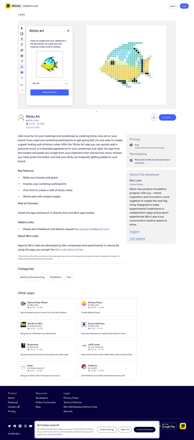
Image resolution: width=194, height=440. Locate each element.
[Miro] (12, 6)
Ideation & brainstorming (32, 277)
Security (68, 411)
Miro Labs (34, 120)
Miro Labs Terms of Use (69, 249)
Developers (42, 397)
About (11, 397)
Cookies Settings (107, 429)
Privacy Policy (71, 397)
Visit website (137, 238)
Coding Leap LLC (37, 368)
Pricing (11, 411)
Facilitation (55, 277)
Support (134, 231)
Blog (38, 406)
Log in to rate (32, 127)
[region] (97, 429)
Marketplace (30, 6)
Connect (167, 117)
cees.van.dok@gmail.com (93, 229)
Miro (18, 433)
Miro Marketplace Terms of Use (80, 406)
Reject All (125, 429)
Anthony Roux (36, 326)
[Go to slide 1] (96, 111)
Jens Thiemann (97, 347)
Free (69, 277)
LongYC (94, 368)
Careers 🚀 (14, 406)
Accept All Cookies (145, 429)
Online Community (46, 402)
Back (21, 14)
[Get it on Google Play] (166, 426)
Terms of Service (73, 402)
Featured (13, 402)
